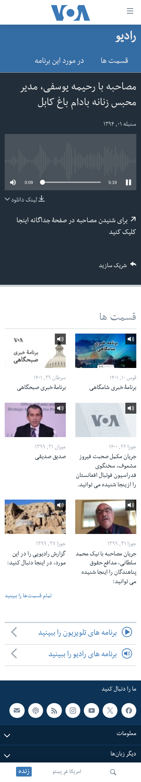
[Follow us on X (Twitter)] (110, 710)
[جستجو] (113, 772)
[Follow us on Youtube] (91, 710)
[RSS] (54, 710)
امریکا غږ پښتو (66, 772)
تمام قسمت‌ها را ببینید (28, 596)
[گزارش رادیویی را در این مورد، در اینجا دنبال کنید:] (35, 517)
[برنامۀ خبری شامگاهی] (105, 351)
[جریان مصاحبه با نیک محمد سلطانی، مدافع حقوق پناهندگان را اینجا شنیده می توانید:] (105, 517)
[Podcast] (35, 710)
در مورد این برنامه (59, 61)
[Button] (117, 268)
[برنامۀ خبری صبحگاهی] (35, 351)
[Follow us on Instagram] (72, 710)
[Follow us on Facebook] (128, 710)
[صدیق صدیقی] (35, 420)
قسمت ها (114, 61)
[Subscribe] (16, 710)
